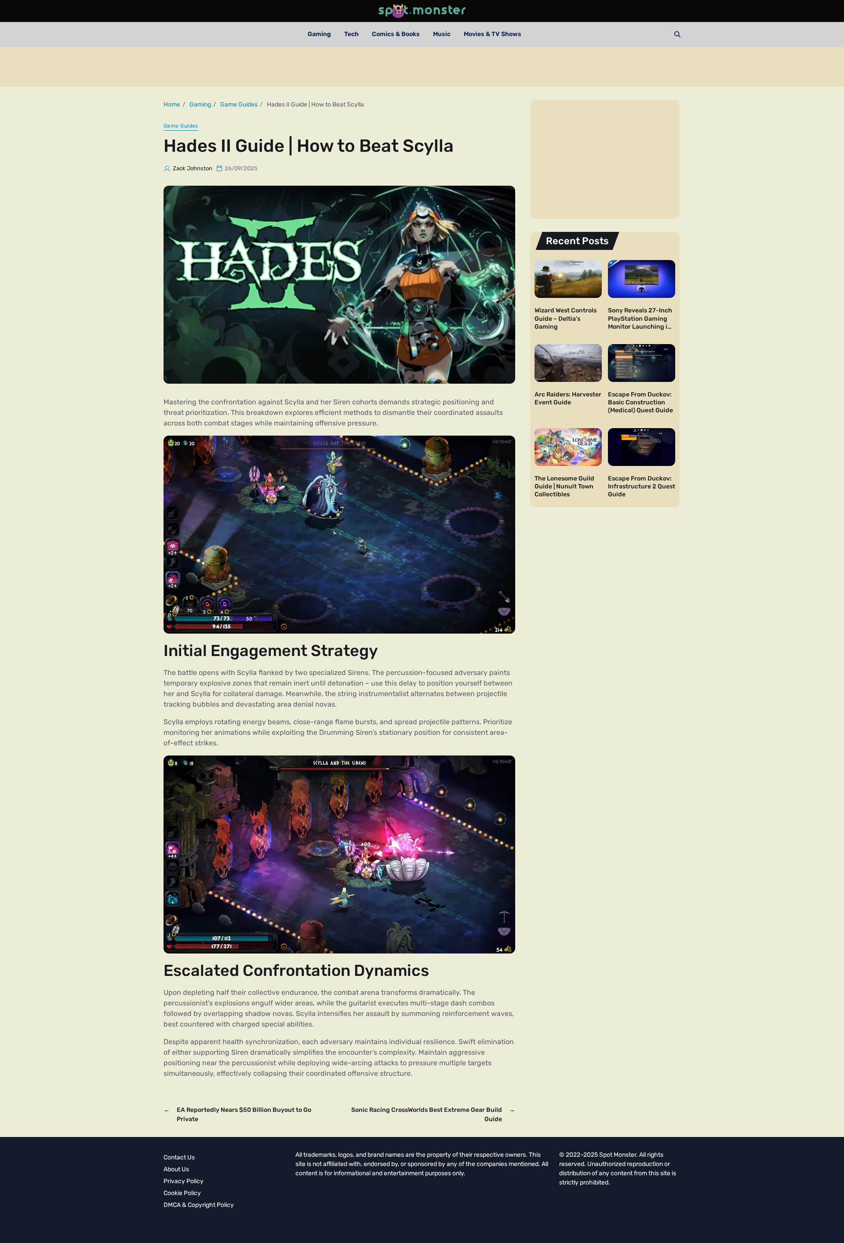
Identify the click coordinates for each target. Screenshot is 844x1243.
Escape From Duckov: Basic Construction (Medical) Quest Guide (640, 402)
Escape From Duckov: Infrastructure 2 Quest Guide (641, 486)
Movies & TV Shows (492, 34)
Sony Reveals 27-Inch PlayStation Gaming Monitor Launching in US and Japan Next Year (640, 326)
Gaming (319, 34)
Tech (351, 34)
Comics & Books (396, 34)
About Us (176, 1169)
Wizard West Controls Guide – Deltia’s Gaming (566, 318)
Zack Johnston (192, 168)
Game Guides (181, 126)
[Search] (677, 34)
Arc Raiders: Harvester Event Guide (568, 398)
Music (442, 34)
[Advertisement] (422, 67)
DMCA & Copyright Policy (199, 1205)
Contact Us (179, 1157)
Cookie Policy (182, 1193)
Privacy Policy (184, 1181)
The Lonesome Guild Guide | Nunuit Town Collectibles (564, 486)
